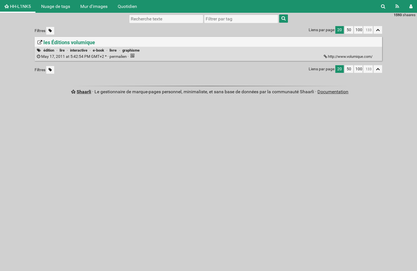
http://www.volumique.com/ (350, 56)
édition (48, 50)
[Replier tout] (378, 30)
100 (358, 29)
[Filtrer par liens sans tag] (50, 31)
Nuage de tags (55, 6)
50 (349, 29)
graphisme (131, 50)
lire (62, 50)
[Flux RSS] (397, 6)
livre (113, 50)
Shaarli (84, 91)
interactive (78, 50)
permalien (84, 56)
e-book (98, 50)
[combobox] (241, 18)
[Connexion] (411, 6)
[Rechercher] (383, 6)
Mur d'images (94, 6)
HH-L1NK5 (20, 6)
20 (339, 29)
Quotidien (127, 6)
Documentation (332, 91)
